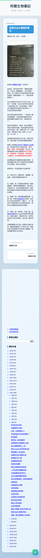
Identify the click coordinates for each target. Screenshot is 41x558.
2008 (12, 534)
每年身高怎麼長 (16, 500)
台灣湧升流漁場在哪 (18, 497)
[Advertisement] (19, 285)
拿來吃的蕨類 (15, 464)
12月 (12, 395)
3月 (12, 422)
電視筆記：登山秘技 (18, 452)
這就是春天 (15, 488)
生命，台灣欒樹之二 (18, 431)
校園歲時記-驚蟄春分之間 (20, 443)
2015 (11, 384)
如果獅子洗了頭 (16, 458)
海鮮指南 (14, 482)
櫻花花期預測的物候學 (18, 467)
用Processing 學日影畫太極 (20, 449)
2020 (12, 369)
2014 (11, 387)
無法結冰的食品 (16, 425)
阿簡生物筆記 (20, 6)
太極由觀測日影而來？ (18, 473)
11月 (12, 398)
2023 (11, 360)
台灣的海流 (15, 494)
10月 (13, 401)
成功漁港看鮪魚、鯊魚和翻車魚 (21, 479)
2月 (12, 519)
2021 (11, 366)
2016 (11, 381)
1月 (12, 522)
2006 (12, 540)
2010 (11, 528)
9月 (12, 404)
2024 (11, 357)
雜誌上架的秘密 (16, 503)
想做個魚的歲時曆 (17, 491)
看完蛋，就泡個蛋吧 (18, 440)
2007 (12, 537)
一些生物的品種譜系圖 (18, 470)
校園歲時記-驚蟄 (16, 485)
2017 (11, 378)
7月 (12, 410)
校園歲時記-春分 (16, 428)
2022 (11, 363)
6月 (12, 413)
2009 (12, 532)
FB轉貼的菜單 (16, 85)
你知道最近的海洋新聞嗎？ (20, 434)
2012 (11, 393)
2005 (12, 543)
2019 (11, 372)
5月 (12, 416)
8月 (12, 407)
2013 (11, 390)
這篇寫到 (21, 199)
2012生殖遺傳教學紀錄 (19, 476)
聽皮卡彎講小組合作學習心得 (21, 509)
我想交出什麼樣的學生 (19, 29)
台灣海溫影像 (15, 506)
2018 (11, 375)
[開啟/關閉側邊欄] (35, 552)
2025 (11, 354)
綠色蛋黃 (14, 437)
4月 (12, 419)
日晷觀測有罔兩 (16, 461)
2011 (11, 525)
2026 (11, 351)
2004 (12, 546)
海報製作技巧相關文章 (18, 455)
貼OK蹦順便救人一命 (18, 446)
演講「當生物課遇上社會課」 (21, 515)
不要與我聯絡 (13, 329)
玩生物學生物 (13, 332)
